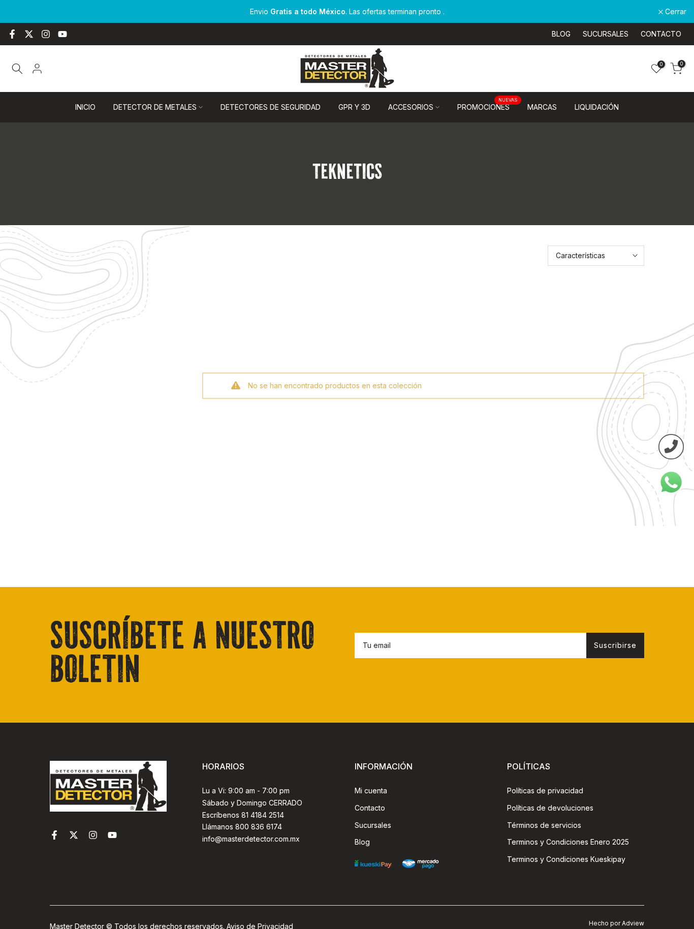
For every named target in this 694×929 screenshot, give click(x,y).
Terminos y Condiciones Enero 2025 (568, 842)
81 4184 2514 (262, 815)
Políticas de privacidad (545, 790)
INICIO (85, 107)
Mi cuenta (371, 790)
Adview (633, 923)
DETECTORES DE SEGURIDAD (270, 107)
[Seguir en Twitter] (29, 34)
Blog (362, 842)
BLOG (561, 33)
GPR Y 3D (354, 107)
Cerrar (24, 11)
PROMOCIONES (487, 106)
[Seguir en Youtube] (62, 34)
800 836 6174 (258, 826)
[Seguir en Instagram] (45, 34)
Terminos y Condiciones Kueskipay (566, 859)
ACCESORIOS (410, 107)
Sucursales (373, 825)
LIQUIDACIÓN (597, 107)
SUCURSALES (605, 33)
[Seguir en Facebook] (12, 34)
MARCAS (542, 107)
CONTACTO (661, 33)
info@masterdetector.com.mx (251, 838)
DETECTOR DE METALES (155, 107)
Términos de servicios (544, 825)
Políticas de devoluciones (550, 807)
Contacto (370, 807)
